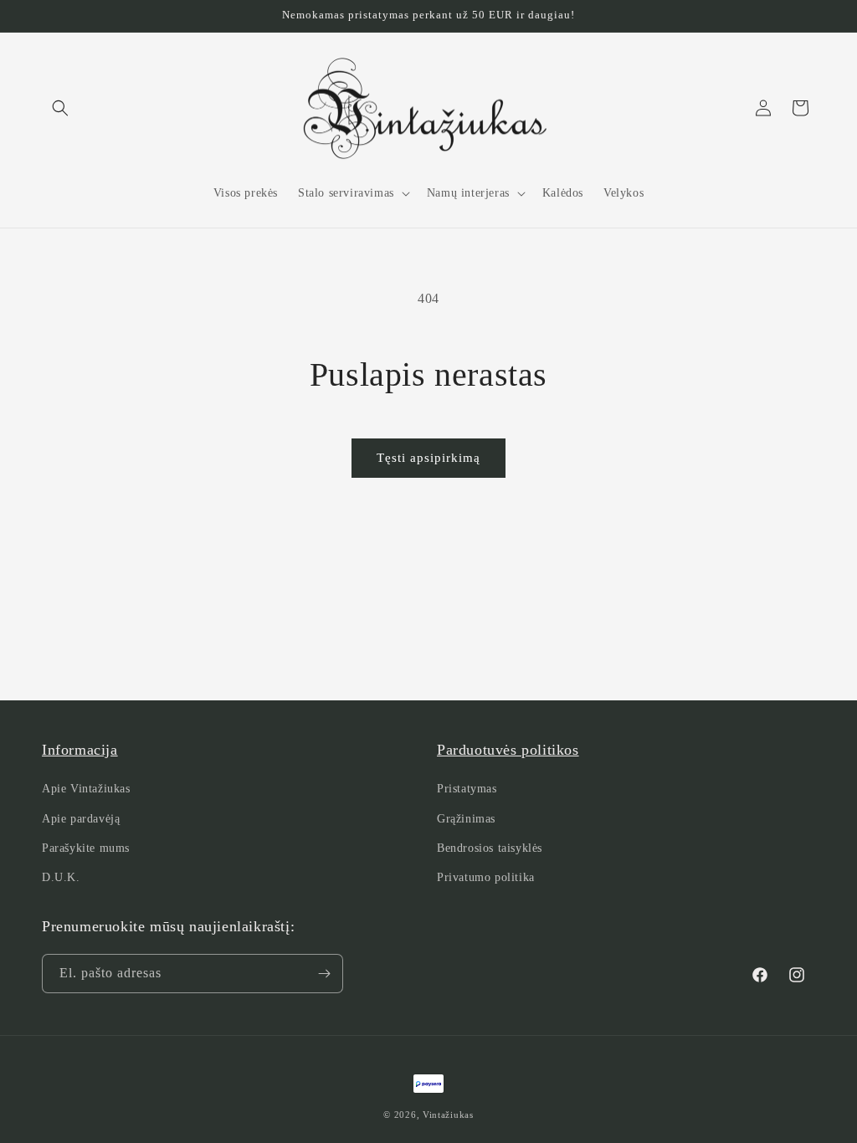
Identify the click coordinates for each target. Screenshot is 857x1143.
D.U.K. (61, 877)
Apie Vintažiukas (86, 788)
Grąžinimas (466, 818)
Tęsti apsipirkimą (428, 457)
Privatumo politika (486, 877)
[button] (60, 108)
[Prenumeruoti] (323, 973)
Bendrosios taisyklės (489, 848)
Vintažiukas (448, 1115)
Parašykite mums (86, 848)
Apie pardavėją (81, 818)
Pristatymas (467, 788)
